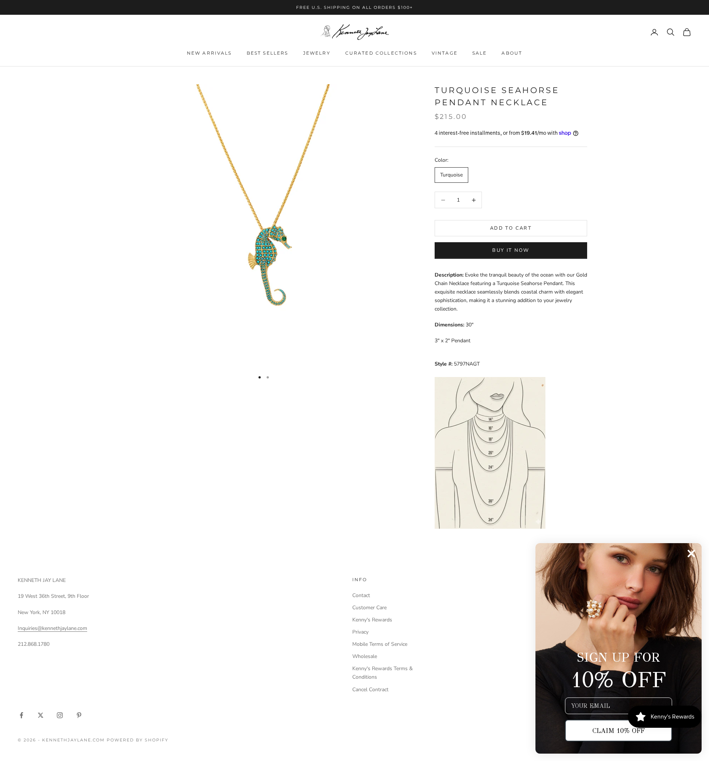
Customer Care (369, 607)
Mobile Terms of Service (379, 644)
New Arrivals (209, 53)
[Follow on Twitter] (40, 715)
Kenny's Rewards (372, 619)
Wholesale (364, 656)
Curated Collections (381, 53)
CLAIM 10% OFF (618, 731)
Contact (361, 595)
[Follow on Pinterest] (79, 715)
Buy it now (510, 250)
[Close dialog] (691, 553)
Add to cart (511, 228)
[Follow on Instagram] (60, 715)
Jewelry (316, 53)
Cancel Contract (370, 689)
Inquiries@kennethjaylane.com (52, 628)
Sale (479, 53)
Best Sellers (267, 53)
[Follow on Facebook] (21, 715)
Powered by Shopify (137, 740)
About (511, 53)
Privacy (360, 631)
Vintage (445, 53)
